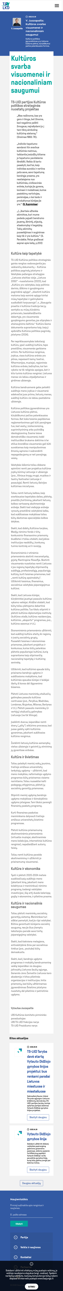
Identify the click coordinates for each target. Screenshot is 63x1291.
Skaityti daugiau (38, 1117)
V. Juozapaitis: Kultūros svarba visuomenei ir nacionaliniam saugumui (36, 27)
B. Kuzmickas (30, 204)
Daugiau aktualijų (31, 1183)
